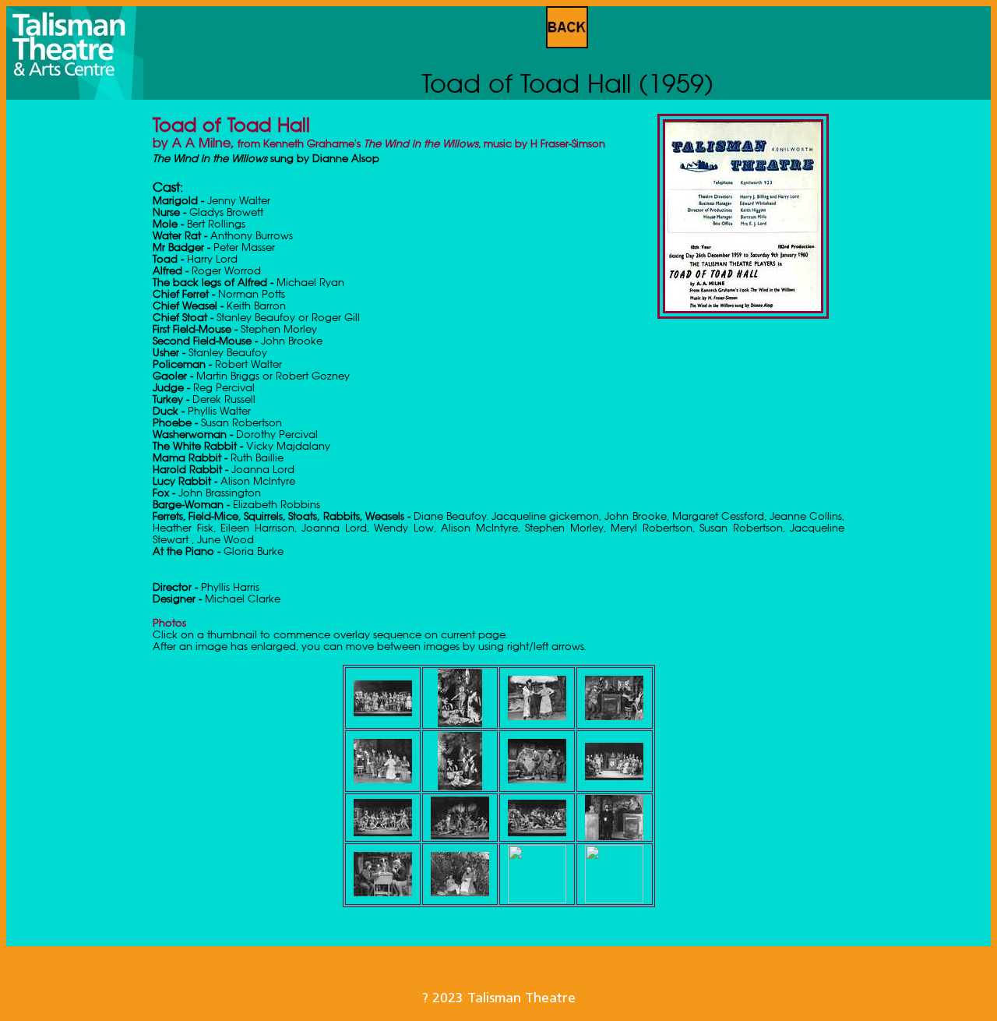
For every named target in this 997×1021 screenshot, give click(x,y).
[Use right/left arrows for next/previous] (383, 712)
